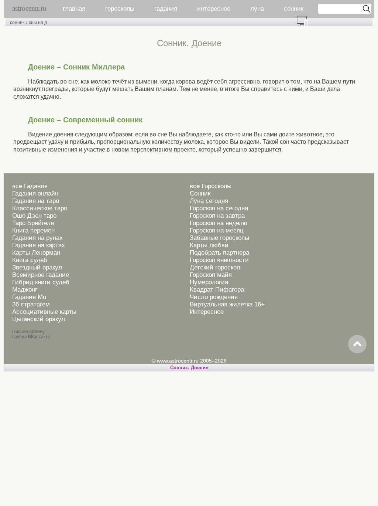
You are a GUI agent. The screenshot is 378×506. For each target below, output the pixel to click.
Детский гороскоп (215, 267)
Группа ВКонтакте (31, 336)
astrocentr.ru (29, 8)
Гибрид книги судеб (40, 282)
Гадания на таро (35, 200)
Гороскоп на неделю (218, 223)
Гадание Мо (29, 296)
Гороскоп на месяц (217, 230)
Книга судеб (29, 260)
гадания (165, 8)
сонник (293, 8)
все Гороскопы (210, 186)
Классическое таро (39, 208)
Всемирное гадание (40, 274)
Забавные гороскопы (219, 237)
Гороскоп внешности (219, 260)
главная (74, 8)
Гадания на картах (38, 245)
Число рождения (214, 296)
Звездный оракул (37, 267)
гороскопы (119, 8)
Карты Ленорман (36, 252)
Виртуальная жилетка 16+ (227, 304)
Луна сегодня (209, 200)
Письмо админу (28, 331)
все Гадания (30, 186)
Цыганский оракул (38, 319)
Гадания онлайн (35, 193)
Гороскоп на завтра (217, 215)
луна (257, 8)
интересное (213, 8)
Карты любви (209, 245)
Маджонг (24, 289)
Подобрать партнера (219, 252)
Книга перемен (33, 230)
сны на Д (38, 22)
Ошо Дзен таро (34, 215)
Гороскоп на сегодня (219, 208)
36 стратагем (31, 304)
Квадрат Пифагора (217, 289)
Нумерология (209, 282)
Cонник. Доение (189, 367)
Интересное (207, 311)
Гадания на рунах (37, 237)
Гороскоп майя (211, 274)
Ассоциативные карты (44, 311)
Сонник (200, 193)
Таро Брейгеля (33, 223)
